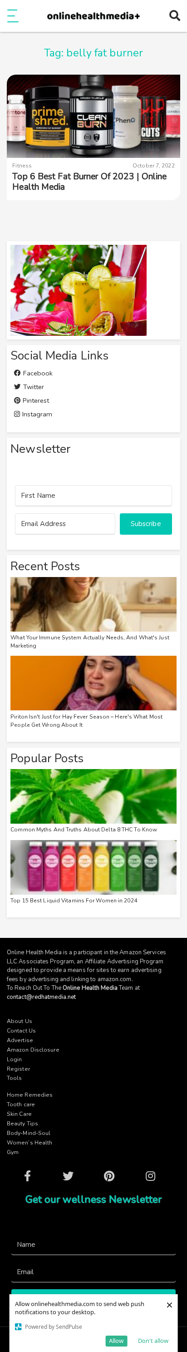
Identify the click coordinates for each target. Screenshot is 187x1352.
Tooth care (21, 1104)
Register (18, 1069)
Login (14, 1059)
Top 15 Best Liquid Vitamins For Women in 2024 (73, 900)
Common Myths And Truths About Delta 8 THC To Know (83, 829)
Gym (13, 1152)
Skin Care (19, 1114)
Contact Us (21, 1030)
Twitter (32, 386)
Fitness (22, 165)
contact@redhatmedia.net (41, 997)
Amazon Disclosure (33, 1049)
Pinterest (35, 400)
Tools (14, 1078)
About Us (19, 1021)
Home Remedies (30, 1095)
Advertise (20, 1040)
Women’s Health (29, 1142)
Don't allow (153, 1341)
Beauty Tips (22, 1123)
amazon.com (115, 979)
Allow (116, 1341)
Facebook (37, 373)
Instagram (36, 414)
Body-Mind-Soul (28, 1133)
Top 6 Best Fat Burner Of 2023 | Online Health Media (89, 182)
